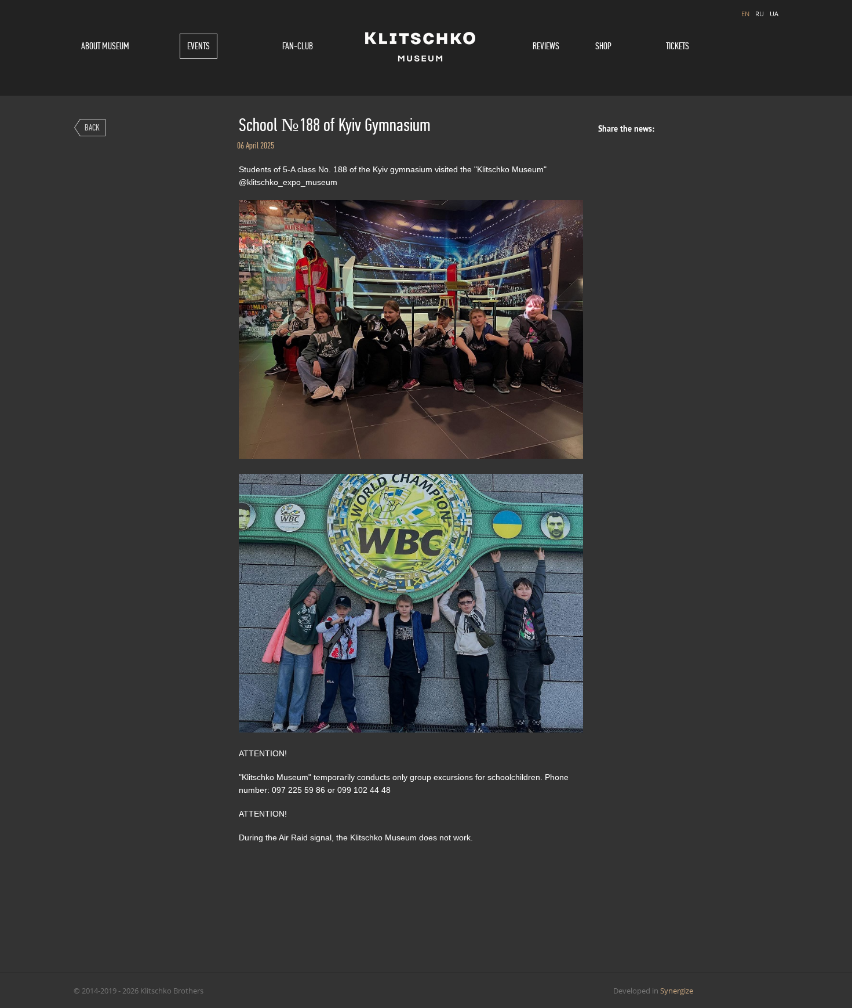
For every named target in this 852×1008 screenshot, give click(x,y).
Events (198, 46)
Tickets (677, 46)
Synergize (676, 990)
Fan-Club (297, 46)
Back (92, 127)
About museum (105, 46)
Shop (603, 46)
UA (774, 13)
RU (759, 13)
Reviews (546, 46)
